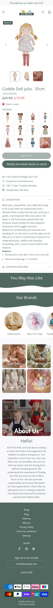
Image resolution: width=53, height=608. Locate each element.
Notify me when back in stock (27, 164)
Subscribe (26, 572)
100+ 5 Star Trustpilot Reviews (21, 185)
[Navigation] (3, 12)
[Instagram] (26, 549)
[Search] (43, 12)
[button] (6, 44)
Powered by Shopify (27, 604)
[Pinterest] (33, 549)
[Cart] (49, 12)
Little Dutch (9, 93)
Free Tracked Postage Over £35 (22, 176)
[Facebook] (19, 549)
